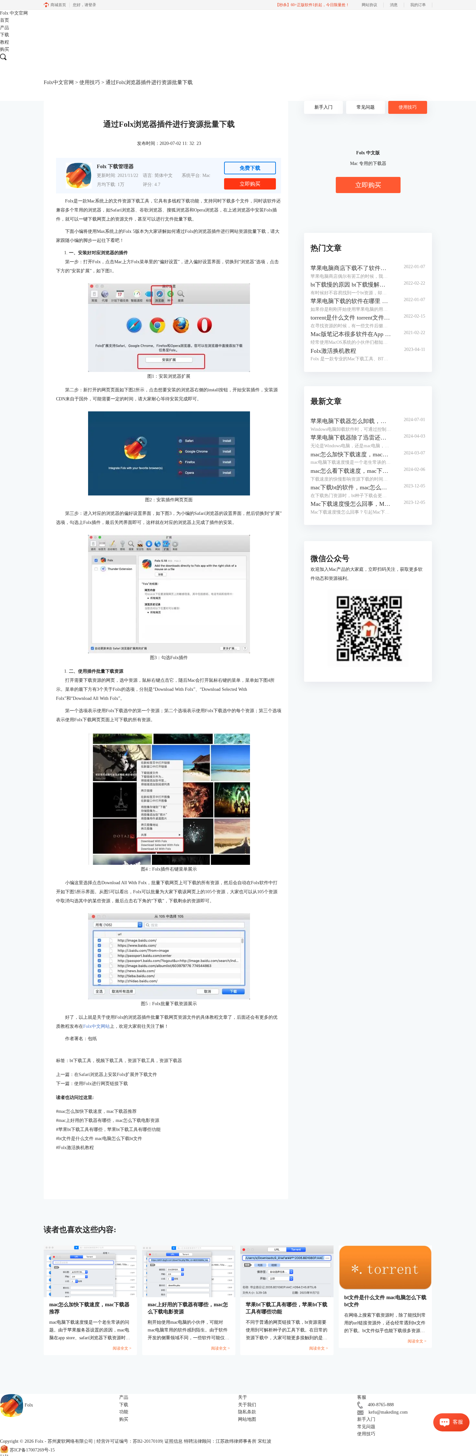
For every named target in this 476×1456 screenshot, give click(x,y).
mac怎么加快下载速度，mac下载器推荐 (96, 1111)
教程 (4, 42)
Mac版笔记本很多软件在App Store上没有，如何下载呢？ (351, 334)
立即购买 (250, 184)
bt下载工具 (80, 1060)
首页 (4, 20)
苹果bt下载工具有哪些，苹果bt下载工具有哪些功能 (108, 1129)
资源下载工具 (141, 1060)
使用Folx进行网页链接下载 (101, 1083)
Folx (14, 13)
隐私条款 (247, 1411)
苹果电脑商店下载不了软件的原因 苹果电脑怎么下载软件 (351, 268)
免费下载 (250, 168)
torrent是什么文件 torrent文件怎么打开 (351, 317)
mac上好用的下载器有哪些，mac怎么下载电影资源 (107, 1120)
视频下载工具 (109, 1060)
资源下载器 (170, 1060)
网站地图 (247, 1419)
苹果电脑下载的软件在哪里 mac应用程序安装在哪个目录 (351, 301)
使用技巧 (89, 82)
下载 (4, 34)
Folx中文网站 (96, 1026)
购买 (4, 49)
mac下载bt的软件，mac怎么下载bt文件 (351, 487)
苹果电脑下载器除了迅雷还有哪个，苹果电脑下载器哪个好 (351, 437)
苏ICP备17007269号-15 (32, 1450)
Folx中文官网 (59, 82)
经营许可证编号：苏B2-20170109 (129, 1441)
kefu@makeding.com (388, 1412)
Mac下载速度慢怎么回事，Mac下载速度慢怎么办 (351, 504)
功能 (123, 1411)
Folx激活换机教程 (75, 1147)
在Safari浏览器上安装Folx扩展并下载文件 (115, 1074)
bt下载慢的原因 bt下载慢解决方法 (351, 284)
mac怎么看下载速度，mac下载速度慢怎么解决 (351, 471)
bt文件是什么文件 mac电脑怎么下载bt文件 (99, 1138)
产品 (4, 27)
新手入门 (323, 107)
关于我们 (247, 1404)
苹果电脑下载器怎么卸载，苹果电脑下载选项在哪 (351, 421)
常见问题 (366, 107)
